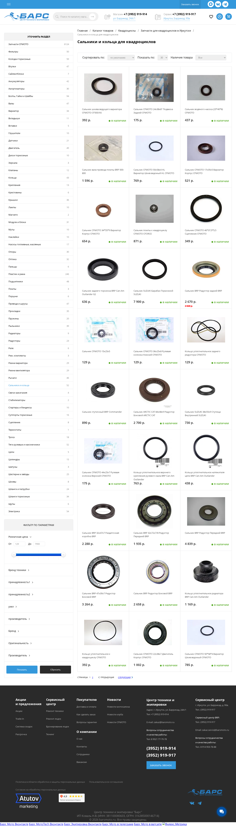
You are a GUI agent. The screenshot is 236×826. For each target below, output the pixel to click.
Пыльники (14, 325)
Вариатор (13, 110)
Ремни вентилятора (19, 370)
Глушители (14, 133)
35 (68, 311)
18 (68, 437)
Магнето (13, 214)
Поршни (13, 296)
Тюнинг (50, 734)
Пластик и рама (16, 274)
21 (68, 140)
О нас (79, 738)
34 (68, 110)
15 (68, 459)
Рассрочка (21, 734)
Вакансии (82, 762)
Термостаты (14, 429)
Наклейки (13, 236)
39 (68, 325)
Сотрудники (83, 754)
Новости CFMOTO (116, 722)
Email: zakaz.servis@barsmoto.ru (212, 730)
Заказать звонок (190, 4)
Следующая (124, 677)
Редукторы (14, 340)
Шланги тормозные (19, 496)
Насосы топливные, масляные (24, 244)
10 (68, 133)
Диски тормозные (18, 155)
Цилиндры (14, 459)
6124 (66, 44)
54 (68, 511)
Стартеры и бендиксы (20, 407)
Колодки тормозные (19, 59)
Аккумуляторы (16, 81)
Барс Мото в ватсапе (148, 824)
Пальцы (12, 266)
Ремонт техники (55, 711)
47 (68, 66)
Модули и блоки (17, 222)
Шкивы (12, 481)
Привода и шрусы (18, 303)
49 (68, 148)
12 (68, 170)
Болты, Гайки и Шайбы (20, 96)
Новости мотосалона (118, 706)
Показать (22, 669)
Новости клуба (115, 714)
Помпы (12, 288)
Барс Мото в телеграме (117, 824)
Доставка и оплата (86, 706)
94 (68, 96)
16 (68, 414)
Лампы (12, 207)
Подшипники (15, 281)
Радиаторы (14, 333)
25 (68, 474)
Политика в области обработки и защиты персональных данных (50, 781)
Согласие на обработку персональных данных (41, 789)
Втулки (12, 66)
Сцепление (14, 422)
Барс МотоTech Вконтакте (46, 824)
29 (68, 363)
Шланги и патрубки (19, 489)
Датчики (13, 140)
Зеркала (12, 162)
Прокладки (14, 311)
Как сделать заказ (86, 714)
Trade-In (20, 718)
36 (68, 199)
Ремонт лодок (53, 718)
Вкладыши (14, 118)
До (29, 543)
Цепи (11, 452)
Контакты (82, 746)
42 (68, 81)
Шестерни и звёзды (18, 474)
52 (68, 385)
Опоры (12, 251)
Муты (11, 229)
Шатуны (12, 466)
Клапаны (13, 170)
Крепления (14, 185)
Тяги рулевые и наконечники (24, 444)
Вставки (12, 125)
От (10, 543)
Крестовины (15, 192)
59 (68, 59)
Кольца (12, 177)
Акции (19, 711)
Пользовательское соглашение (106, 781)
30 (68, 88)
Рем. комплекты (17, 355)
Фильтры (13, 51)
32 (68, 259)
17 (68, 244)
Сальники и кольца (18, 385)
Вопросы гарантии (87, 722)
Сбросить (55, 669)
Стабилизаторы (16, 400)
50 (68, 51)
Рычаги (12, 377)
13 (68, 185)
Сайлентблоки (16, 73)
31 (68, 222)
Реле (10, 348)
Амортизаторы (16, 88)
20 (68, 318)
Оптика (12, 259)
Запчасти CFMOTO (18, 44)
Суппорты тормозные (20, 414)
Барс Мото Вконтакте (14, 824)
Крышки (13, 199)
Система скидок (24, 726)
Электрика (14, 511)
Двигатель (14, 148)
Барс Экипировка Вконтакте (83, 824)
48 (68, 281)
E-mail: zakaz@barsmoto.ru (160, 722)
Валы (11, 103)
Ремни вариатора (17, 363)
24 (68, 489)
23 (68, 340)
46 (68, 377)
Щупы (11, 503)
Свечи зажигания (17, 392)
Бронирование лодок (57, 726)
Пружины (13, 318)
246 (67, 274)
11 (68, 118)
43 (68, 177)
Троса (11, 437)
